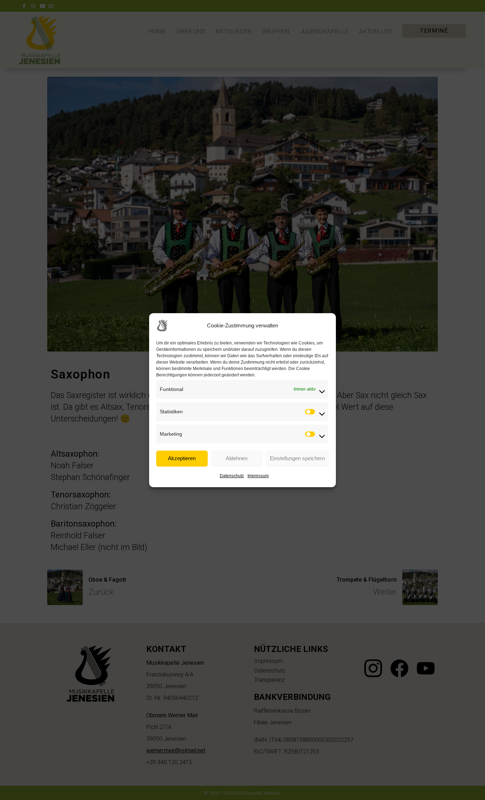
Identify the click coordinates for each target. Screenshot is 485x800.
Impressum (258, 475)
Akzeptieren (182, 458)
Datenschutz (232, 475)
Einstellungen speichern (297, 458)
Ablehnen (236, 458)
